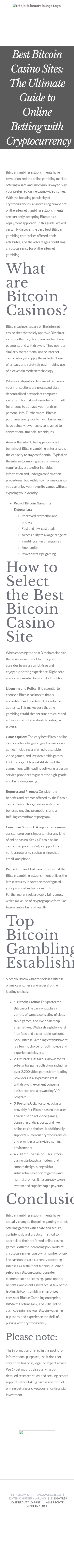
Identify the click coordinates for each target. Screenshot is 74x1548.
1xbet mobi (20, 1369)
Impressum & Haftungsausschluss (35, 1494)
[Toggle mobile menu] (66, 40)
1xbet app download (44, 442)
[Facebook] (34, 1468)
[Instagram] (40, 1468)
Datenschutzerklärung (27, 1498)
